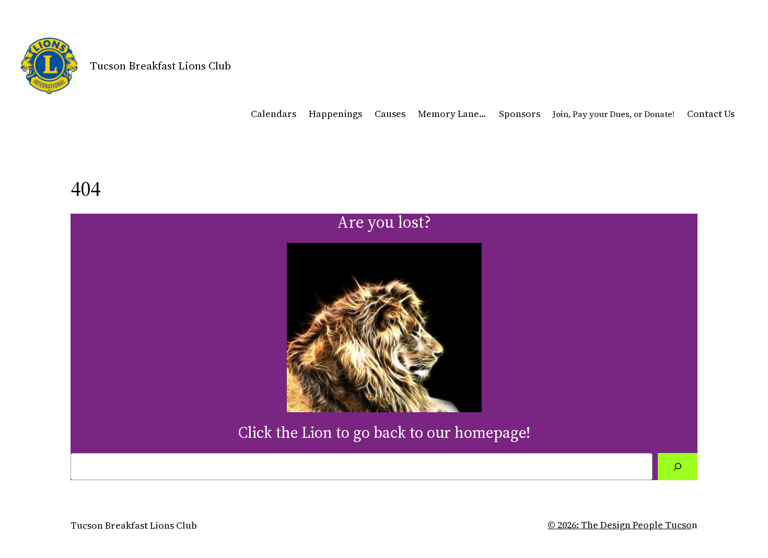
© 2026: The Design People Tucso (620, 524)
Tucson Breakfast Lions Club (160, 65)
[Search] (677, 466)
